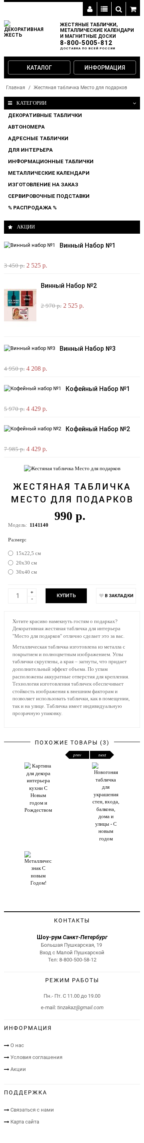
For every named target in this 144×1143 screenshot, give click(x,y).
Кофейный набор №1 (98, 389)
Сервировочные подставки (49, 196)
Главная (15, 87)
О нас (17, 1045)
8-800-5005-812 (86, 43)
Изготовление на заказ (43, 185)
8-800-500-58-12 (77, 960)
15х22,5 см (28, 553)
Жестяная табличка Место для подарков (80, 87)
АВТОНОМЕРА (26, 127)
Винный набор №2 (69, 285)
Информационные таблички (51, 161)
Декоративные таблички (45, 115)
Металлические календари (49, 173)
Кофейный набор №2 (98, 429)
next (102, 754)
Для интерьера (30, 150)
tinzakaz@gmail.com (80, 1007)
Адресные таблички (38, 138)
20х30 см (26, 563)
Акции (18, 1069)
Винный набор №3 (88, 348)
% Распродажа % (32, 208)
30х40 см (26, 572)
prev (77, 754)
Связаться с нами (32, 1110)
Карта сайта (24, 1122)
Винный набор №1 (88, 245)
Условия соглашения (36, 1057)
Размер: (17, 540)
